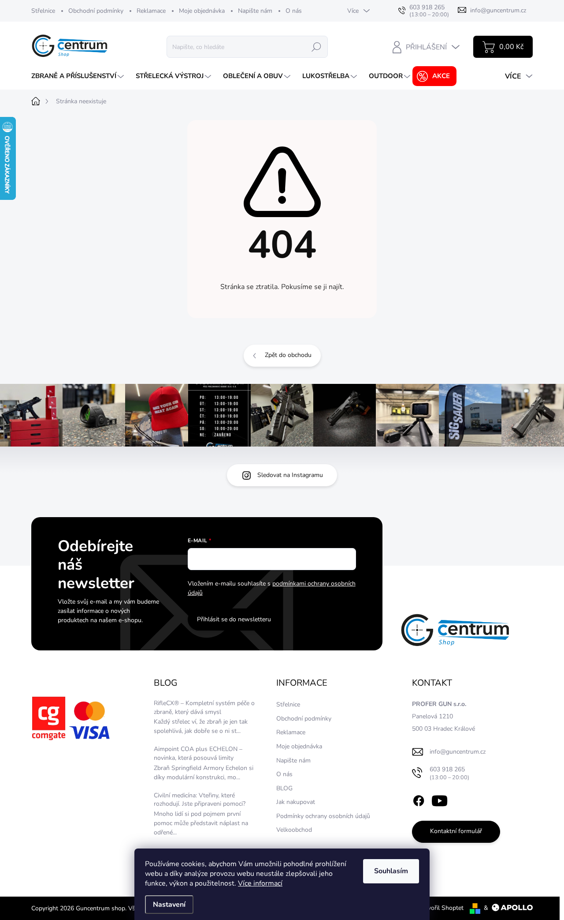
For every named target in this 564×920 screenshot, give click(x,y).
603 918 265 (449, 773)
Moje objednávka (202, 11)
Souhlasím (391, 871)
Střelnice (43, 11)
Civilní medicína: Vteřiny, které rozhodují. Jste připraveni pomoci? (199, 799)
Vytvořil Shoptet (441, 908)
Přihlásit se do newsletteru (234, 619)
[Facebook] (418, 799)
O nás (294, 11)
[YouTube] (439, 799)
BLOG (284, 788)
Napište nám (255, 11)
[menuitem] (78, 76)
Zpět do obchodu (288, 355)
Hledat (316, 46)
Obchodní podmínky (95, 11)
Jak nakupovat (295, 802)
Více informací (260, 883)
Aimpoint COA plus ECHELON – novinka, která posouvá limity (198, 753)
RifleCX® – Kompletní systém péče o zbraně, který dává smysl (204, 707)
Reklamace (151, 11)
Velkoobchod (294, 830)
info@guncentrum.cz (458, 751)
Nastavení (169, 904)
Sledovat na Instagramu (290, 475)
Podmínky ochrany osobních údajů (323, 816)
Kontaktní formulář (456, 831)
